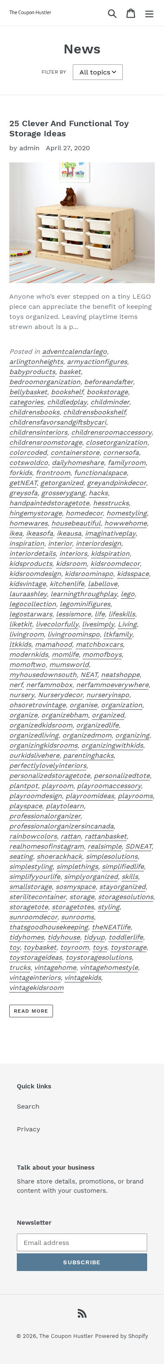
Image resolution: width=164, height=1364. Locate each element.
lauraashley (28, 594)
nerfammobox (49, 685)
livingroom (26, 634)
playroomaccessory (109, 786)
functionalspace (100, 473)
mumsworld (69, 665)
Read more (31, 1011)
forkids (20, 473)
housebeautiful (76, 523)
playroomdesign (35, 796)
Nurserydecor (60, 695)
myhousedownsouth (43, 675)
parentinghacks (88, 755)
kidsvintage (27, 584)
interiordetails (32, 553)
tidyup (94, 937)
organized (108, 715)
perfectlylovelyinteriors (47, 766)
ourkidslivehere (34, 755)
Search (28, 1106)
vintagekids (82, 978)
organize (23, 715)
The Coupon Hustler (66, 1336)
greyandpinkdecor (116, 483)
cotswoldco (28, 463)
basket (70, 372)
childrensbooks (34, 412)
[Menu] (149, 12)
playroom (57, 786)
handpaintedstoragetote (49, 503)
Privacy (28, 1129)
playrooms (135, 796)
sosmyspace (75, 887)
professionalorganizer (44, 816)
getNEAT (23, 483)
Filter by (54, 72)
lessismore (73, 614)
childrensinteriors (38, 432)
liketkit (20, 624)
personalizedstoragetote (49, 776)
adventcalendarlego (74, 352)
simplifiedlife (123, 866)
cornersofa (121, 452)
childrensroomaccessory (111, 432)
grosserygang (63, 493)
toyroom (74, 947)
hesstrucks (111, 503)
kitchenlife (67, 584)
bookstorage (107, 392)
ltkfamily (117, 634)
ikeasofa (39, 533)
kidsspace (133, 574)
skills (130, 877)
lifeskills (121, 614)
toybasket (40, 947)
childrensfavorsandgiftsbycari (57, 422)
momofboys (102, 654)
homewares (28, 523)
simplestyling (31, 866)
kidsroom (71, 564)
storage (81, 897)
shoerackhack (59, 856)
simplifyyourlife (34, 877)
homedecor (84, 513)
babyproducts (32, 372)
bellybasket (28, 392)
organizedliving (33, 735)
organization (121, 705)
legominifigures (85, 604)
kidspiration (110, 553)
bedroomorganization (44, 382)
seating (21, 856)
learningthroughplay (83, 594)
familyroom (126, 463)
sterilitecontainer (37, 897)
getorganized (61, 483)
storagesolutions (125, 897)
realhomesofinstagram (46, 846)
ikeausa (69, 533)
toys (100, 947)
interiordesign (98, 543)
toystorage (128, 947)
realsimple (104, 846)
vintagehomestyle (109, 967)
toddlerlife (125, 937)
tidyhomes (26, 937)
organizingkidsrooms (43, 745)
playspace (25, 806)
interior (60, 543)
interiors (73, 553)
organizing (132, 735)
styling (108, 907)
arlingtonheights (36, 362)
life (100, 614)
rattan (71, 836)
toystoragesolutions (99, 957)
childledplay (67, 402)
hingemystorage (35, 513)
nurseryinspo (107, 695)
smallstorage (30, 887)
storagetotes (73, 907)
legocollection (32, 604)
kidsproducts (30, 564)
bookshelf (67, 392)
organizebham (64, 715)
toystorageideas (35, 957)
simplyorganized (91, 877)
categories (26, 402)
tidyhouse (64, 937)
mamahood (53, 644)
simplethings (77, 866)
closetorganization (116, 442)
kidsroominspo (89, 574)
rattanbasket (106, 836)
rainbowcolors (33, 836)
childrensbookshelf (94, 412)
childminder (109, 402)
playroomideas (90, 796)
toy (14, 947)
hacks (98, 493)
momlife (65, 654)
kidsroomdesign (35, 574)
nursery (21, 695)
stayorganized (122, 887)
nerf (15, 685)
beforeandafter (108, 382)
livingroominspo (74, 634)
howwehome (125, 523)
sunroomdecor (33, 917)
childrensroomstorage (45, 442)
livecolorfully (57, 624)
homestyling (126, 513)
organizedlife (97, 725)
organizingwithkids (112, 745)
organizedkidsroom (40, 725)
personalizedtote (122, 776)
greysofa (23, 493)
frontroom (53, 473)
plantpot (23, 786)
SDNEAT (138, 846)
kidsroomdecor (115, 564)
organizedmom (86, 735)
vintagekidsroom (36, 988)
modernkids (28, 654)
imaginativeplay (110, 533)
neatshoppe (120, 675)
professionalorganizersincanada (61, 826)
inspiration (26, 543)
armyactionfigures (97, 362)
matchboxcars (99, 644)
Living (127, 624)
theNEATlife (111, 927)
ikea (15, 533)
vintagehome (55, 967)
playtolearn (65, 806)
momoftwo (27, 665)
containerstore (74, 452)
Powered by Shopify (121, 1336)
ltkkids (20, 644)
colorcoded (28, 452)
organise (83, 705)
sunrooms (77, 917)
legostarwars (30, 614)
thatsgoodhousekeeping (48, 927)
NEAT (88, 675)
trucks (19, 967)
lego (128, 594)
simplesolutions (112, 856)
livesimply (98, 624)
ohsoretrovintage (37, 705)
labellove (102, 584)
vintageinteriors (35, 978)
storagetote (28, 907)
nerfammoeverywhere (112, 685)
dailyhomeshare (78, 463)
